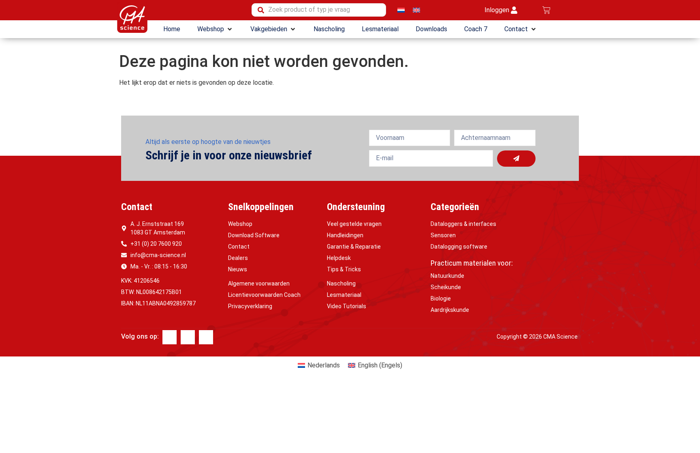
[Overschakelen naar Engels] (416, 9)
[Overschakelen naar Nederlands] (401, 9)
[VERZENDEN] (516, 158)
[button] (215, 29)
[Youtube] (206, 337)
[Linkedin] (188, 337)
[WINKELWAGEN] (546, 10)
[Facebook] (169, 337)
